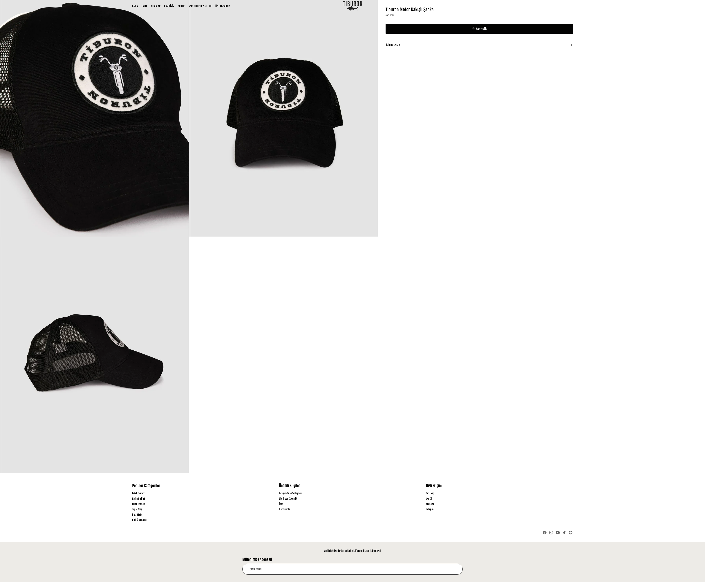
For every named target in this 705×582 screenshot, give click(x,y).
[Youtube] (558, 532)
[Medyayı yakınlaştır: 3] (94, 355)
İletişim (429, 509)
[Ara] (554, 6)
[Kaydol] (457, 569)
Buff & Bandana (139, 519)
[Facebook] (545, 532)
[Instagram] (551, 532)
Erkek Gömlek (138, 504)
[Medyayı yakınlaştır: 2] (283, 118)
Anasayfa (430, 504)
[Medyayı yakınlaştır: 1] (94, 118)
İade (281, 504)
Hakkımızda (284, 509)
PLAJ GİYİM (137, 514)
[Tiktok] (564, 532)
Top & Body (137, 509)
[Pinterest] (570, 532)
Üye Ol (429, 498)
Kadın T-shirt (138, 498)
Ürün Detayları (393, 45)
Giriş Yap (430, 493)
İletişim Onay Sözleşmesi (290, 493)
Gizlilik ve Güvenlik (288, 498)
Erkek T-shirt (138, 493)
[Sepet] (570, 6)
